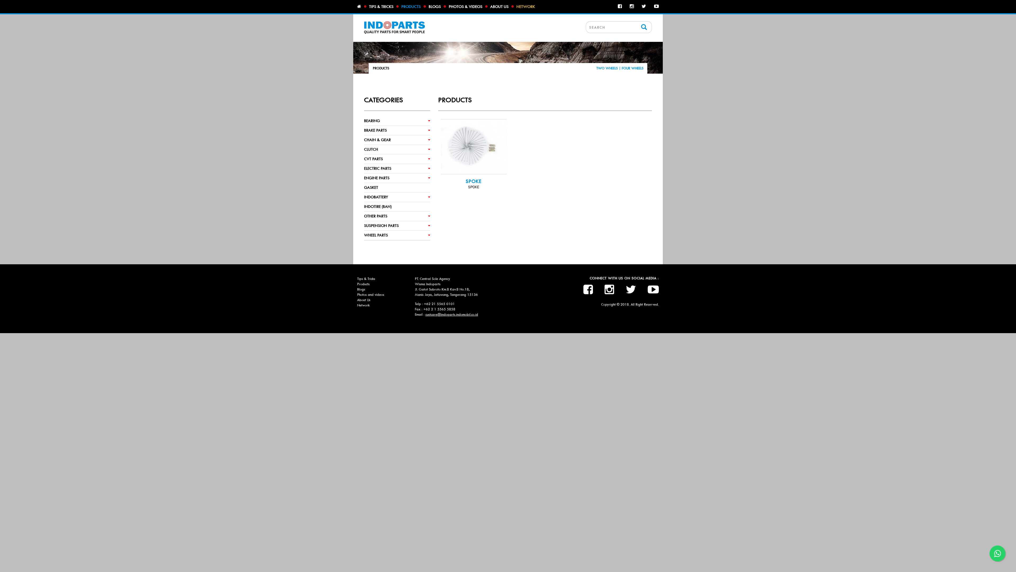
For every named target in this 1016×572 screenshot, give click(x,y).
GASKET (371, 187)
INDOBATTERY (376, 197)
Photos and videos (370, 295)
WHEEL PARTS (376, 235)
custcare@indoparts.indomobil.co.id (451, 314)
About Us (363, 300)
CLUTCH (371, 149)
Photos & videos (465, 6)
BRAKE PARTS (375, 130)
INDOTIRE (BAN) (378, 206)
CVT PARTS (373, 159)
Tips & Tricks (366, 279)
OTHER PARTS (375, 216)
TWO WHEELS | (609, 68)
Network (525, 6)
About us (499, 6)
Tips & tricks (381, 6)
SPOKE (474, 181)
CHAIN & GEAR (377, 139)
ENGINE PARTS (376, 178)
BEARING (372, 120)
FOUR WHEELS (632, 68)
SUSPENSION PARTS (381, 225)
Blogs (435, 6)
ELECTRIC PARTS (377, 168)
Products (411, 6)
